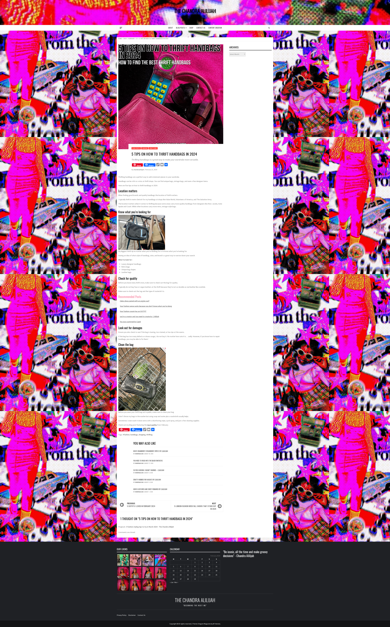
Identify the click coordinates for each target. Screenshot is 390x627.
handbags (134, 434)
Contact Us (200, 27)
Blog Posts (180, 27)
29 (195, 579)
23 (202, 575)
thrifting (149, 434)
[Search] (269, 28)
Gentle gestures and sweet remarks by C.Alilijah (150, 489)
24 (209, 575)
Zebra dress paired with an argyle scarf (134, 301)
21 (188, 575)
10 (209, 566)
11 (216, 566)
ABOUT (170, 27)
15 (195, 571)
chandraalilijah (139, 170)
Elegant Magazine (204, 624)
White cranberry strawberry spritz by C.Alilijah (150, 451)
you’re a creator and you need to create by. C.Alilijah (139, 316)
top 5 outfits (152, 425)
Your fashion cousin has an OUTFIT (133, 311)
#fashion (126, 434)
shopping (142, 434)
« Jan (171, 582)
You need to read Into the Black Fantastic (148, 460)
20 (180, 575)
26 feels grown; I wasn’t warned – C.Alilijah (148, 470)
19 (173, 575)
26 (173, 579)
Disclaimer (132, 615)
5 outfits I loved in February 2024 (141, 504)
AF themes (216, 624)
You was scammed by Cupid (130, 322)
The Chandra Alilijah (195, 11)
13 (180, 571)
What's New (153, 148)
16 (202, 571)
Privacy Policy (121, 615)
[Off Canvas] (121, 28)
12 (173, 571)
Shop (191, 27)
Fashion (144, 148)
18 (216, 571)
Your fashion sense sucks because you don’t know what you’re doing (146, 306)
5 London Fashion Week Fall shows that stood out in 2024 (195, 506)
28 (188, 579)
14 (188, 571)
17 (209, 571)
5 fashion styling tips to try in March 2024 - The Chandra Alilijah (150, 527)
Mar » (176, 582)
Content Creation (215, 27)
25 (216, 575)
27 (180, 579)
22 (195, 575)
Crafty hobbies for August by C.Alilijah (147, 479)
